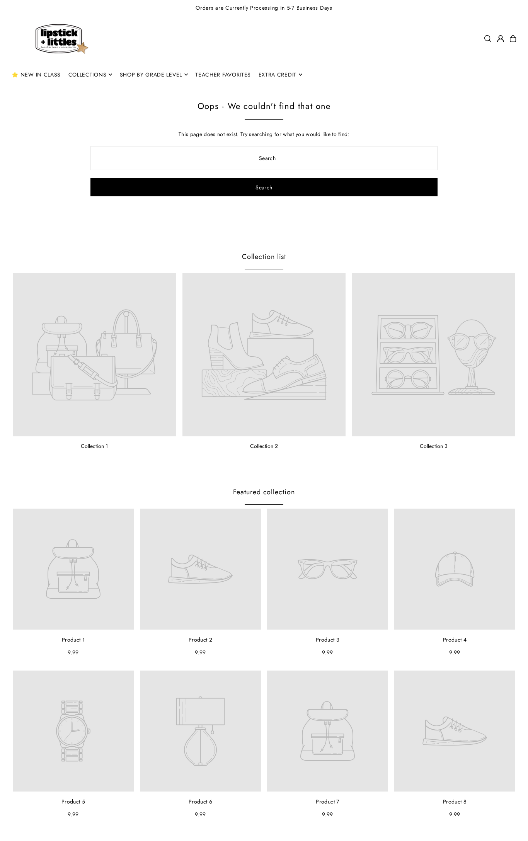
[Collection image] (94, 355)
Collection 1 (94, 446)
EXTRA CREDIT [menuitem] (277, 74)
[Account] (500, 38)
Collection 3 (434, 446)
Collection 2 (264, 446)
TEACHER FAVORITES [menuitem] (223, 74)
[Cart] (513, 38)
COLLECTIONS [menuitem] (87, 74)
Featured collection (264, 492)
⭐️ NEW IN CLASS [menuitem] (36, 74)
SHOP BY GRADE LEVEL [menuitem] (151, 74)
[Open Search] (487, 38)
